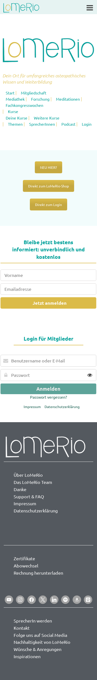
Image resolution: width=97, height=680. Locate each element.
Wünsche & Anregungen (37, 649)
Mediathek (15, 98)
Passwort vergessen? (48, 396)
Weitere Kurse (46, 117)
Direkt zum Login (48, 204)
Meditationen (68, 98)
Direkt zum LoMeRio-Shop (48, 186)
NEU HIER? (48, 167)
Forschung (40, 98)
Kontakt (22, 627)
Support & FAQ (29, 496)
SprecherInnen (42, 123)
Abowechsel (26, 565)
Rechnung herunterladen (38, 572)
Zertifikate (24, 558)
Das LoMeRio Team (33, 482)
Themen (15, 123)
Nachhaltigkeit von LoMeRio (42, 642)
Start (10, 92)
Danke (20, 489)
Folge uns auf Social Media (40, 635)
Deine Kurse (16, 117)
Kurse (13, 111)
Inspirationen (27, 656)
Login (87, 123)
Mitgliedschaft (33, 92)
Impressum (32, 406)
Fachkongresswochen (24, 105)
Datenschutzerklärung (62, 406)
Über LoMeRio (28, 474)
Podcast (68, 123)
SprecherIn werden (33, 620)
